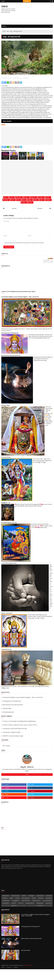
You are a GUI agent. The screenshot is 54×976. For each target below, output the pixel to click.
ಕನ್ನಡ (30, 200)
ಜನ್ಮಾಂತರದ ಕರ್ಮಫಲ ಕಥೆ (6, 649)
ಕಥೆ (23, 200)
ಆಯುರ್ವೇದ (40, 895)
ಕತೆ (18, 200)
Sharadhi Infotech (28, 965)
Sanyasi (41, 197)
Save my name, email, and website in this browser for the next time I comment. (24, 242)
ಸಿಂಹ (30, 202)
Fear (12, 197)
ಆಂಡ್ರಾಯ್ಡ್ (31, 895)
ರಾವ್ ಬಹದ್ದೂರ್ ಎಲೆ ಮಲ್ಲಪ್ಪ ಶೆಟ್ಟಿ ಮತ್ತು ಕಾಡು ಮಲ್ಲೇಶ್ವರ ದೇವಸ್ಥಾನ (23, 721)
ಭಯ (42, 200)
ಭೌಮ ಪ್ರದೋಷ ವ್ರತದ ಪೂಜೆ (8, 712)
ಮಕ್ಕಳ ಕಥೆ (6, 903)
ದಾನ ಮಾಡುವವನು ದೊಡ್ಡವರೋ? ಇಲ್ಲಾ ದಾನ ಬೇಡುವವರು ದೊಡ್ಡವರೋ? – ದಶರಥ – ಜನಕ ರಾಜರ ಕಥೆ (20, 296)
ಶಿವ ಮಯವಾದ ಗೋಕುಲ (6, 457)
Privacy (3, 967)
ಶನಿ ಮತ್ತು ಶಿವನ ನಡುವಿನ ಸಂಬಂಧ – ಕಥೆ (8, 522)
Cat (5, 197)
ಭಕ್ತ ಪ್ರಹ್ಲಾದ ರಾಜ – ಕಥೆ (5, 502)
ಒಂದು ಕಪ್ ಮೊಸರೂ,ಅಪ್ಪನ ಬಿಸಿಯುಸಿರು (9, 563)
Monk (26, 197)
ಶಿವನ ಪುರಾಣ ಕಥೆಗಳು (5, 405)
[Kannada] (50, 258)
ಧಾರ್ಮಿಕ (6, 900)
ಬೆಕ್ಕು (36, 200)
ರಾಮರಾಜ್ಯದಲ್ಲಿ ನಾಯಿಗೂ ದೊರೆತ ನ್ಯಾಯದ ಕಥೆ (9, 333)
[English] (52, 258)
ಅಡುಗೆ (24, 895)
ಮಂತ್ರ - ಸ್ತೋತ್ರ (47, 900)
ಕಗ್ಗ (11, 898)
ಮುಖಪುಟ (3, 1)
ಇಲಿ (12, 200)
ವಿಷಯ (4, 6)
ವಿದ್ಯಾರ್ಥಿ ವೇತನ (30, 903)
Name (5, 235)
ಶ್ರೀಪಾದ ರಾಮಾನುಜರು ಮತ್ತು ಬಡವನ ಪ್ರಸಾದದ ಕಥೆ (10, 355)
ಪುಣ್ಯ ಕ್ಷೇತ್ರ (15, 900)
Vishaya (6, 200)
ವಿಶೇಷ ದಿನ (40, 903)
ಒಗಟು (5, 898)
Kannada (19, 197)
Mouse (33, 197)
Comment (6, 221)
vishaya (20, 78)
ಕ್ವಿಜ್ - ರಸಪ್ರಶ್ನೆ (25, 898)
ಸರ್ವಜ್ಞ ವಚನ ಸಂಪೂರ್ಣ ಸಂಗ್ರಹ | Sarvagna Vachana (25, 725)
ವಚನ (21, 903)
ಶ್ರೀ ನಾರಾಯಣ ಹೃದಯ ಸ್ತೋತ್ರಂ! (16, 736)
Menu (4, 26)
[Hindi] (48, 258)
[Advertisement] (36, 13)
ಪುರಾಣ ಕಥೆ (25, 900)
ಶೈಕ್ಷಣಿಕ (14, 905)
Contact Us (9, 967)
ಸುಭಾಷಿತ (40, 905)
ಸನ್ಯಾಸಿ (24, 202)
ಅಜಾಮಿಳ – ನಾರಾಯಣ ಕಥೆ (6, 613)
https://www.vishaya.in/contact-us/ (13, 868)
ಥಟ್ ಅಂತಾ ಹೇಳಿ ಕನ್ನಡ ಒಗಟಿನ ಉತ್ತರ (19, 728)
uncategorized (15, 895)
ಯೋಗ (14, 903)
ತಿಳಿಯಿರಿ (27, 774)
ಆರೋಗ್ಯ (48, 895)
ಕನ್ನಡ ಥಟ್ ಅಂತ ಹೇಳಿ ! (16, 732)
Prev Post (14, 208)
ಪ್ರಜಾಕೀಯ (36, 900)
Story (48, 197)
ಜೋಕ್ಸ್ (40, 898)
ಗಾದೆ (34, 898)
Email (30, 235)
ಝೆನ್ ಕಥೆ (48, 898)
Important (5, 895)
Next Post (40, 208)
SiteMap (16, 967)
